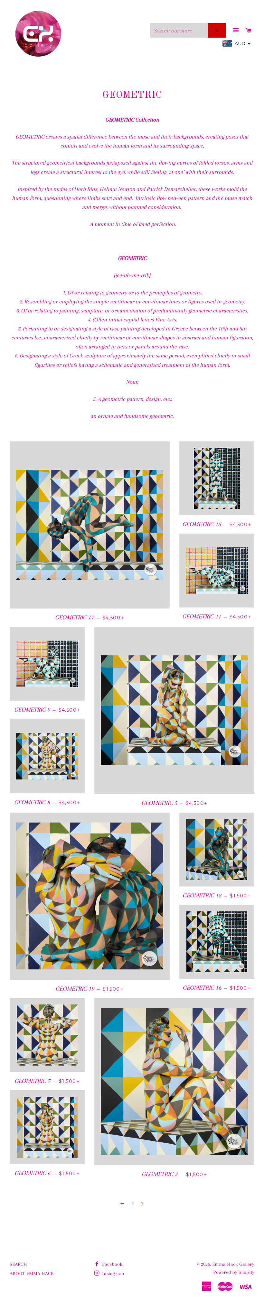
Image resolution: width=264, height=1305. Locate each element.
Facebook (111, 1264)
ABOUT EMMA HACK (32, 1273)
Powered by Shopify (233, 1272)
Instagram (112, 1273)
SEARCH (18, 1264)
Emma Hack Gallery (233, 1264)
